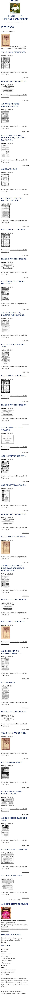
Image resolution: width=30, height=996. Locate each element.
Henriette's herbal (7, 979)
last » (18, 899)
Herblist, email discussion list (10, 940)
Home (3, 31)
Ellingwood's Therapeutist (13, 48)
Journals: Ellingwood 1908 (18, 72)
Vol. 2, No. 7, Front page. (13, 376)
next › (14, 899)
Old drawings (10, 31)
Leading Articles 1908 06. (13, 514)
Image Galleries (7, 961)
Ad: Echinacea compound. (14, 849)
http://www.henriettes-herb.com (12, 991)
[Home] (15, 8)
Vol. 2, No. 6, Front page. (13, 537)
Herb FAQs (5, 949)
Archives (5, 956)
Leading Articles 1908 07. (13, 405)
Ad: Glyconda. (8, 682)
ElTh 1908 (10, 55)
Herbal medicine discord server (11, 938)
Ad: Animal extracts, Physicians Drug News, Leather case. (12, 568)
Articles (4, 951)
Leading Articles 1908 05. (13, 599)
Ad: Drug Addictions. (11, 875)
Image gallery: (15, 46)
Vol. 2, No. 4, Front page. (13, 733)
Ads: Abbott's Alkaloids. (13, 485)
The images (5, 74)
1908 (24, 48)
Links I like (5, 974)
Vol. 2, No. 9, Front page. (13, 52)
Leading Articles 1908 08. (13, 259)
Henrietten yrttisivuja (9, 970)
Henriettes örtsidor (8, 972)
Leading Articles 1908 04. (13, 712)
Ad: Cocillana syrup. (11, 762)
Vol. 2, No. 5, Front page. (13, 622)
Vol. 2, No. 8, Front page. (13, 230)
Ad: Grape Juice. (9, 169)
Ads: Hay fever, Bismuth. (13, 456)
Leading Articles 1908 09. (13, 81)
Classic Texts (6, 954)
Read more (25, 77)
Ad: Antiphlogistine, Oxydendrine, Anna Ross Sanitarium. (13, 137)
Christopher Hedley (8, 958)
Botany (4, 965)
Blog (3, 967)
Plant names (6, 963)
